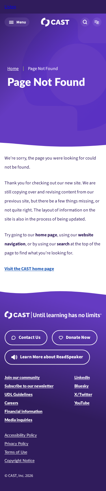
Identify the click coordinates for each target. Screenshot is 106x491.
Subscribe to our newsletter (29, 386)
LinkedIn (82, 378)
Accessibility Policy (21, 435)
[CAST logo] (55, 22)
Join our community (22, 378)
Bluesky (81, 386)
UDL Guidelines (19, 395)
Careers (11, 403)
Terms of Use (16, 452)
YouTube (82, 403)
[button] (96, 22)
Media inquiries (18, 420)
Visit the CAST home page (29, 269)
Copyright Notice (19, 461)
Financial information (23, 412)
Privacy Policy (16, 444)
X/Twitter (83, 395)
